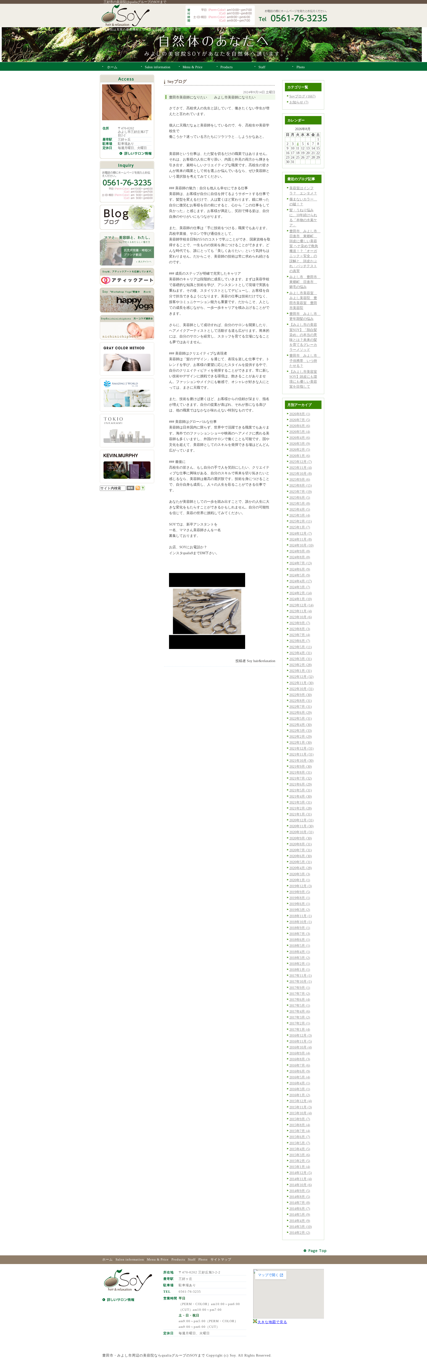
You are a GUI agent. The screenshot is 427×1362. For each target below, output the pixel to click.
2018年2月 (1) (299, 964)
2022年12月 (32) (301, 677)
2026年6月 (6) (299, 426)
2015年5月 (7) (299, 1143)
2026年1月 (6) (299, 456)
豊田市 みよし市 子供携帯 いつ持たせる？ (304, 360)
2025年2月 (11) (300, 521)
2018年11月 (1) (300, 916)
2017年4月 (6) (299, 1011)
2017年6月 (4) (299, 1000)
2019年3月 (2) (299, 910)
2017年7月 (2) (299, 994)
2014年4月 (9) (299, 1221)
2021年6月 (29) (300, 784)
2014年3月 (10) (300, 1227)
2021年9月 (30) (300, 766)
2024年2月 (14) (300, 593)
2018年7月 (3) (299, 934)
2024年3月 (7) (299, 587)
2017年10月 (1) (300, 981)
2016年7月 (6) (299, 1065)
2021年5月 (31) (300, 790)
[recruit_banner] (127, 264)
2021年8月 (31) (300, 772)
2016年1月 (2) (299, 1095)
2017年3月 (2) (299, 1017)
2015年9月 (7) (299, 1119)
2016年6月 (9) (299, 1071)
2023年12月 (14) (301, 605)
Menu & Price (158, 1259)
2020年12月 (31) (301, 820)
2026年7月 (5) (299, 420)
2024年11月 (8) (300, 539)
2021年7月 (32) (300, 778)
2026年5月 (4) (299, 432)
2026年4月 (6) (299, 438)
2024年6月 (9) (299, 569)
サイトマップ (221, 1259)
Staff (191, 1259)
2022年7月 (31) (300, 707)
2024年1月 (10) (300, 599)
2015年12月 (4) (300, 1101)
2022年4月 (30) (300, 725)
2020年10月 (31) (301, 832)
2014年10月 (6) (300, 1185)
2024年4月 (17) (300, 581)
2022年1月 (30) (300, 742)
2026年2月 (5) (299, 450)
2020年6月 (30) (300, 856)
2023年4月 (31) (300, 653)
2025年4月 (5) (299, 509)
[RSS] (137, 489)
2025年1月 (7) (299, 527)
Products (178, 1259)
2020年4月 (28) (300, 868)
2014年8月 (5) (299, 1197)
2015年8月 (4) (299, 1125)
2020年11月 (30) (301, 826)
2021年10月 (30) (301, 761)
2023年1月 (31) (300, 671)
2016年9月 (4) (299, 1053)
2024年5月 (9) (299, 575)
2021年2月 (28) (300, 808)
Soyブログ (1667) (302, 96)
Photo (203, 1259)
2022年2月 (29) (300, 737)
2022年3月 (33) (300, 731)
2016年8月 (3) (299, 1059)
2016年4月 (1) (299, 1083)
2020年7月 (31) (300, 850)
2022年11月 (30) (301, 683)
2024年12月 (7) (300, 533)
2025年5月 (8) (299, 503)
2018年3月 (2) (299, 958)
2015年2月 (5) (299, 1161)
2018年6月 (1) (299, 940)
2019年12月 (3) (300, 886)
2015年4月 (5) (299, 1149)
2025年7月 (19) (300, 492)
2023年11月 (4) (300, 611)
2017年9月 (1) (299, 988)
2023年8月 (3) (299, 629)
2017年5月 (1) (299, 1005)
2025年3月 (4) (299, 515)
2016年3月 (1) (299, 1089)
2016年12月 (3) (300, 1035)
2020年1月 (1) (299, 880)
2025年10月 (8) (300, 474)
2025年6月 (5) (299, 498)
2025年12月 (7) (300, 462)
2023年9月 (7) (299, 623)
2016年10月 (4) (300, 1047)
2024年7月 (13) (300, 563)
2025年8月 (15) (300, 485)
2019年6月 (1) (299, 904)
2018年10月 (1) (300, 922)
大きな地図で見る (272, 1322)
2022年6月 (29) (300, 713)
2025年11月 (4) (300, 468)
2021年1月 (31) (300, 814)
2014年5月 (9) (299, 1215)
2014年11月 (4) (300, 1179)
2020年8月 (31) (300, 844)
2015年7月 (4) (299, 1131)
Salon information (130, 1259)
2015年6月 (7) (299, 1137)
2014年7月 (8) (299, 1203)
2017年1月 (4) (299, 1029)
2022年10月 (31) (301, 689)
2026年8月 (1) (299, 414)
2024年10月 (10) (301, 545)
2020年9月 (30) (300, 838)
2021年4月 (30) (300, 796)
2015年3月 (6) (299, 1155)
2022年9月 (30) (300, 695)
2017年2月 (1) (299, 1023)
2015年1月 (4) (299, 1167)
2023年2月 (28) (300, 665)
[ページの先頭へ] (315, 1251)
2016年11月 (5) (300, 1041)
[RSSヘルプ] (143, 489)
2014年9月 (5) (299, 1191)
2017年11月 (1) (300, 976)
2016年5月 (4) (299, 1077)
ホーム (107, 1259)
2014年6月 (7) (299, 1209)
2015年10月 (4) (300, 1113)
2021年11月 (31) (301, 754)
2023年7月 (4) (299, 635)
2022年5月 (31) (300, 718)
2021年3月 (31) (300, 802)
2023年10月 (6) (300, 617)
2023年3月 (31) (300, 659)
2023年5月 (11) (300, 647)
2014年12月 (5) (300, 1173)
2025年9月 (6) (299, 479)
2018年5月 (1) (299, 946)
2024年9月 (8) (299, 551)
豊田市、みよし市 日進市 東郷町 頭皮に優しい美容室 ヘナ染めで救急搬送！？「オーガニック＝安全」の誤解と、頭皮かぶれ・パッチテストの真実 (304, 251)
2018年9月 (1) (299, 928)
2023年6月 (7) (299, 641)
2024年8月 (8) (299, 557)
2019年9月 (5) (299, 892)
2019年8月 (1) (299, 898)
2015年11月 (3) (300, 1107)
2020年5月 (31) (300, 862)
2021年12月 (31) (301, 748)
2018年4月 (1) (299, 952)
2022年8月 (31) (300, 701)
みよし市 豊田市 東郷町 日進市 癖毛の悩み (304, 282)
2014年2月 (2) (299, 1233)
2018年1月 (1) (299, 970)
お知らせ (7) (298, 102)
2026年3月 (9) (299, 444)
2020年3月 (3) (299, 874)
